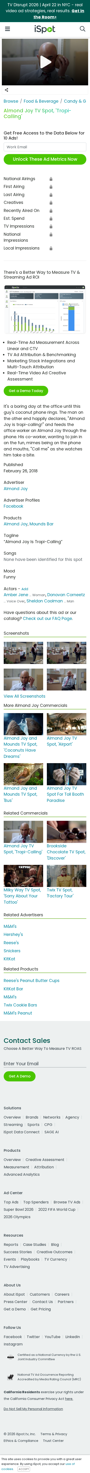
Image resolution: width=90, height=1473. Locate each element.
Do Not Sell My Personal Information (33, 1409)
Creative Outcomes (54, 1252)
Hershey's (13, 934)
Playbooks (30, 1259)
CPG (48, 1124)
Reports (11, 1244)
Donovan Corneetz (66, 595)
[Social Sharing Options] (6, 90)
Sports (33, 1124)
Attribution (44, 1167)
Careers (62, 1294)
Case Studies (34, 1244)
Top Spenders (36, 1202)
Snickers (12, 951)
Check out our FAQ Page (47, 618)
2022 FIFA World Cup (56, 1209)
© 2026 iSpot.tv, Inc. (20, 1434)
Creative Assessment (45, 1159)
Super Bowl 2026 (18, 1209)
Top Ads (11, 1202)
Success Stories (18, 1252)
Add (24, 589)
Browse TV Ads (67, 1202)
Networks (51, 1117)
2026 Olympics (17, 1217)
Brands (32, 1117)
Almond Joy (16, 488)
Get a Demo (15, 1309)
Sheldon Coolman (45, 601)
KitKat (9, 959)
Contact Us (42, 1301)
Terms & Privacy (53, 1434)
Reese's (11, 943)
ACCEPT (24, 1469)
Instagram (13, 1344)
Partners (66, 1301)
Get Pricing (41, 1309)
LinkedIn (72, 1336)
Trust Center (53, 1440)
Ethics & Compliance (21, 1440)
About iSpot (14, 1294)
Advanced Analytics (22, 1174)
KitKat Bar (13, 989)
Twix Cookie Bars (20, 1005)
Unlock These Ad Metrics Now (45, 159)
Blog (55, 1244)
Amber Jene (16, 595)
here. (69, 1398)
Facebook (13, 506)
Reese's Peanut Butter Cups (32, 980)
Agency (72, 1117)
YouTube (52, 1336)
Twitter (33, 1336)
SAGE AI (52, 1132)
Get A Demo (19, 1076)
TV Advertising (17, 1266)
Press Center (15, 1301)
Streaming (13, 1124)
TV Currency (55, 1259)
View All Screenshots (24, 696)
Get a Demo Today (26, 390)
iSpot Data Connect (22, 1132)
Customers (40, 1294)
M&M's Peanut (18, 1013)
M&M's (10, 926)
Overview (12, 1117)
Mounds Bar (42, 524)
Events (10, 1259)
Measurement (16, 1167)
